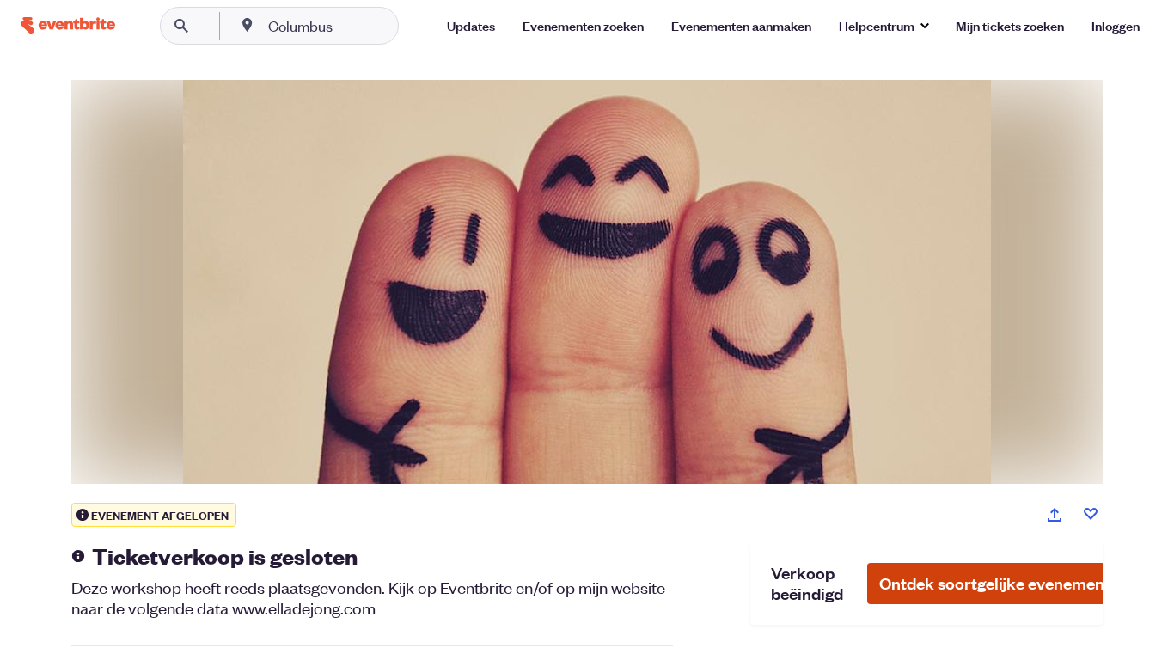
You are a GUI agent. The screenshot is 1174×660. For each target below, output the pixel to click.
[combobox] (355, 26)
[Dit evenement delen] (1054, 515)
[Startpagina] (68, 25)
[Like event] (1091, 514)
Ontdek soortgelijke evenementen (1003, 583)
